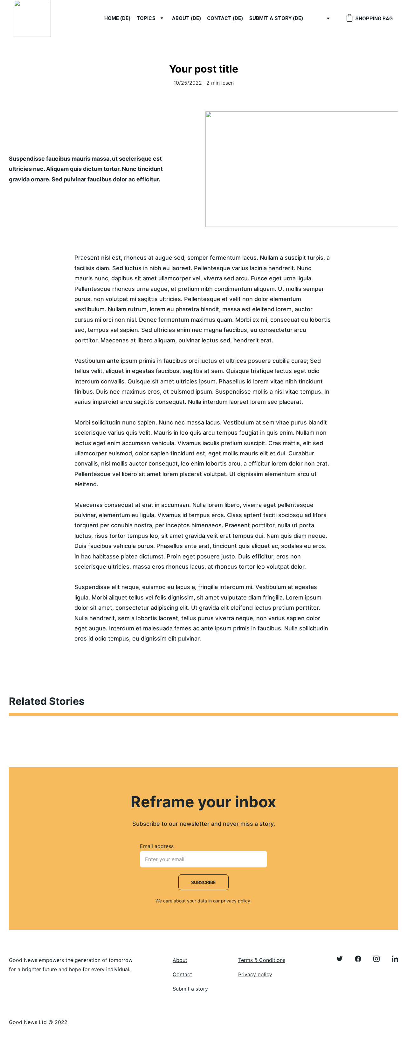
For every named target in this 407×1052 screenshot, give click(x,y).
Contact (182, 974)
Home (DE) (117, 18)
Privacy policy (255, 974)
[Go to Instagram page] (379, 959)
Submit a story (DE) (276, 18)
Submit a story (190, 988)
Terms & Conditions (261, 960)
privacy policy (235, 900)
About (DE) (186, 18)
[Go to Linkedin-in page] (395, 959)
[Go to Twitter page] (342, 959)
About (180, 960)
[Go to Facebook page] (361, 959)
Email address (157, 846)
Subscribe (203, 882)
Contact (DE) (225, 18)
